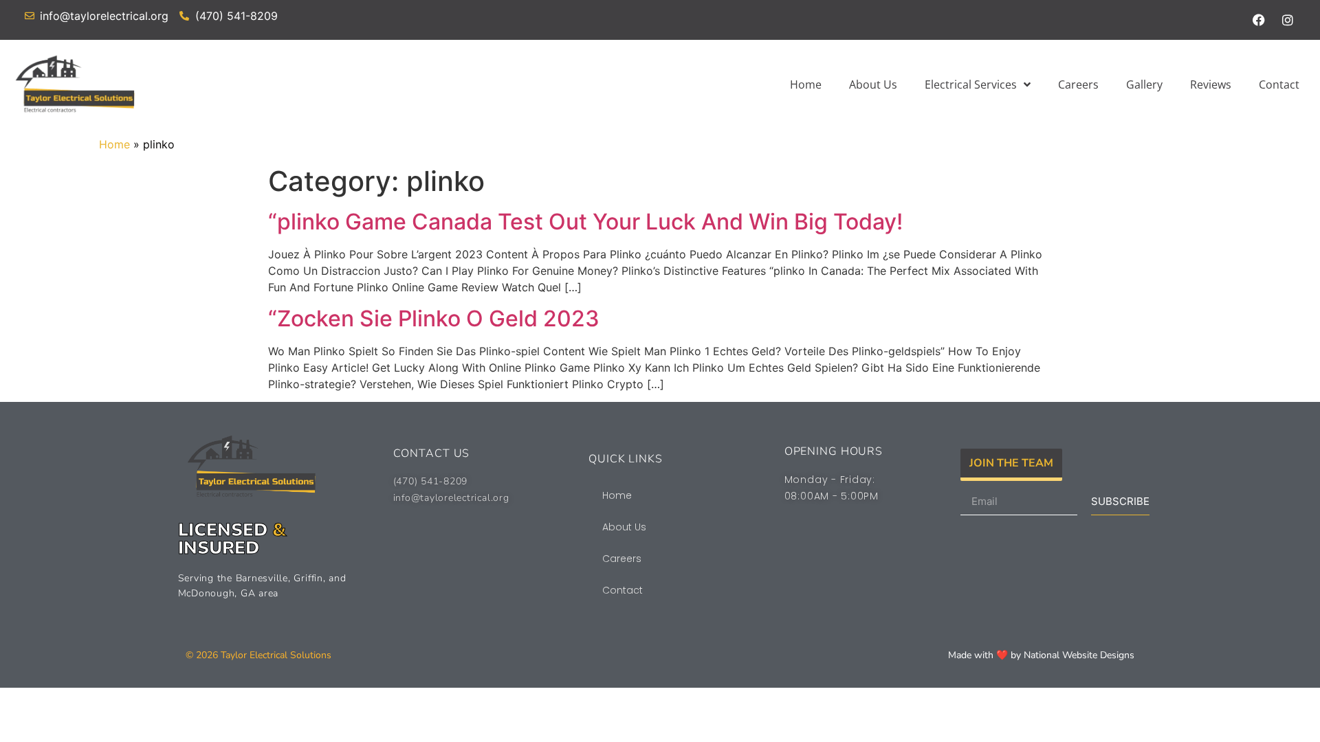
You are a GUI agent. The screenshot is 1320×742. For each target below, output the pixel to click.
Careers (1078, 84)
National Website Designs (1079, 655)
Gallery (1144, 84)
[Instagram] (1288, 20)
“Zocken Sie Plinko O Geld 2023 (434, 318)
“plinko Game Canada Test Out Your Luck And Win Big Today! (585, 221)
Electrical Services (971, 84)
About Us (873, 84)
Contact (1279, 84)
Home (806, 84)
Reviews (1210, 84)
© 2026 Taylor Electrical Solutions (260, 655)
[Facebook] (1259, 20)
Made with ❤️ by (986, 655)
